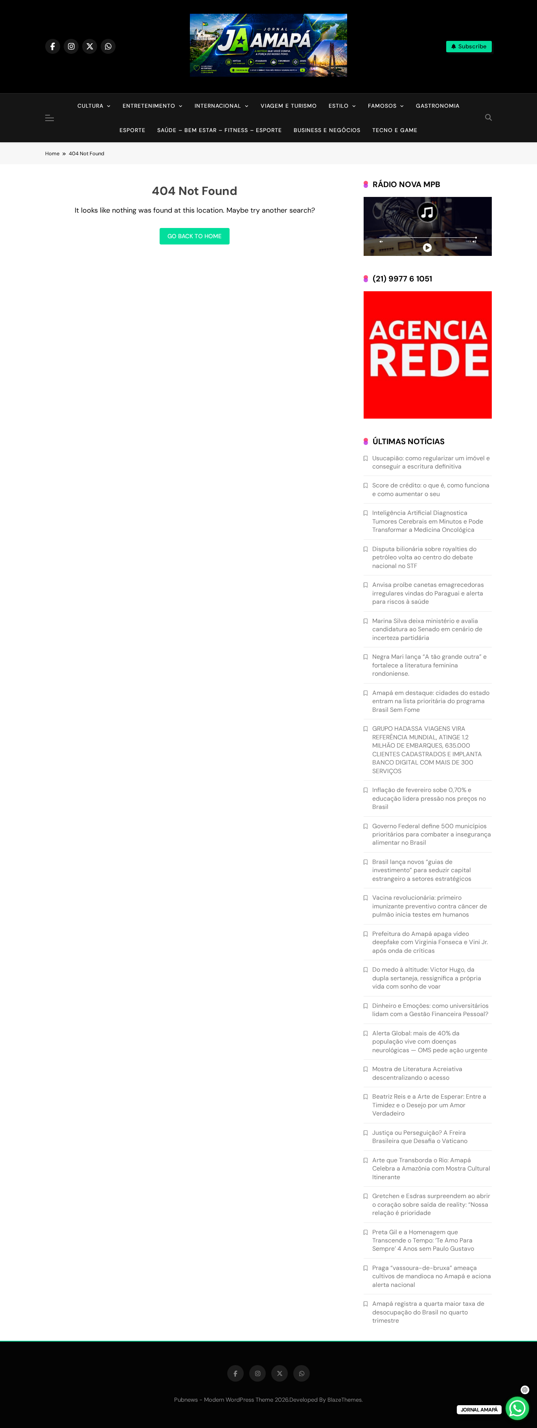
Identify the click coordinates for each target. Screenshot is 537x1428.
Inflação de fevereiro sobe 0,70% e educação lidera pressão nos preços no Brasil (429, 798)
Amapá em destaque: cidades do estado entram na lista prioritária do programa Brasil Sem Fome (430, 701)
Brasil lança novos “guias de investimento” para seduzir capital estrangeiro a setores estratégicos (421, 870)
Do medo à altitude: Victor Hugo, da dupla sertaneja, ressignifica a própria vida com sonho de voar (426, 978)
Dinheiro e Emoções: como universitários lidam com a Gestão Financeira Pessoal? (430, 1010)
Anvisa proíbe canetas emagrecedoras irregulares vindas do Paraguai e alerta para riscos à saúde (428, 593)
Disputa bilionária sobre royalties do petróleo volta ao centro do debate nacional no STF (424, 557)
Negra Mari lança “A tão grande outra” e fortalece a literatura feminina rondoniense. (429, 665)
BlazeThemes (344, 1399)
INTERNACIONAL (218, 105)
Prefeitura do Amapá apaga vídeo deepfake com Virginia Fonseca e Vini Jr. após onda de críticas (430, 942)
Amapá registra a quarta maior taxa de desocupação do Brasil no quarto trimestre (428, 1312)
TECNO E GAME (394, 130)
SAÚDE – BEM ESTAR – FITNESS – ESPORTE (219, 130)
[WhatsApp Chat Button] (517, 1408)
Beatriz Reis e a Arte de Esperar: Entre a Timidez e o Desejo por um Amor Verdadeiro (429, 1104)
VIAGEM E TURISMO (289, 105)
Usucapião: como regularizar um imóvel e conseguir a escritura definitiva (431, 462)
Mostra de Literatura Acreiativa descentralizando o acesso (417, 1073)
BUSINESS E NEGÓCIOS (327, 130)
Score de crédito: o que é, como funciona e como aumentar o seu (430, 489)
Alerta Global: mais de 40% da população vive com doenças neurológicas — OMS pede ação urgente (429, 1041)
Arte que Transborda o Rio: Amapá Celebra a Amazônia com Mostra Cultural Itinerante (431, 1168)
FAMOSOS (382, 105)
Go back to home (194, 236)
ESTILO (339, 105)
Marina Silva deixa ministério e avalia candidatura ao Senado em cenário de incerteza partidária (427, 629)
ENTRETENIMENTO (149, 105)
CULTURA (90, 105)
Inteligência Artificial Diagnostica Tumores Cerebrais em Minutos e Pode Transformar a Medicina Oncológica (427, 521)
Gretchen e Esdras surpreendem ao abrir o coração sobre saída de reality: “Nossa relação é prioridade (431, 1204)
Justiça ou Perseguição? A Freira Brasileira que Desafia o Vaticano (419, 1136)
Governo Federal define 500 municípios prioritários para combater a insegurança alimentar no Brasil (431, 834)
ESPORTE (132, 130)
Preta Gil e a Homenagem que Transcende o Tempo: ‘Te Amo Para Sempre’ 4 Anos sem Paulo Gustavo (423, 1240)
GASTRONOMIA (438, 105)
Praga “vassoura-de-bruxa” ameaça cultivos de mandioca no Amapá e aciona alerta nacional (431, 1276)
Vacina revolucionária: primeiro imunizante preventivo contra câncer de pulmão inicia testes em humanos (429, 906)
